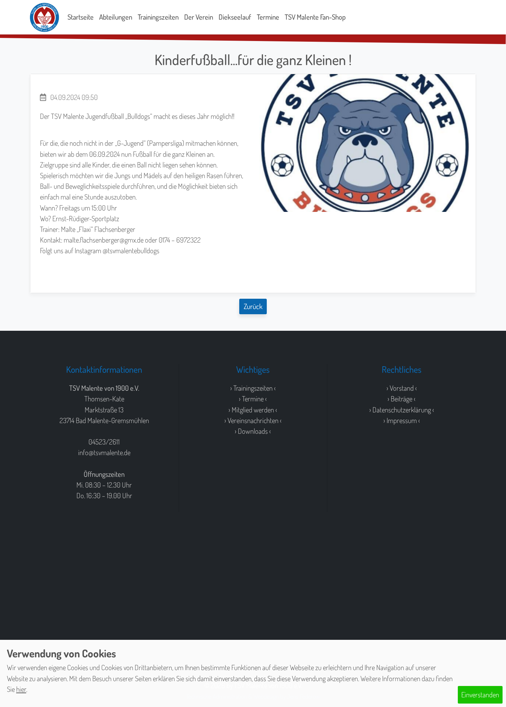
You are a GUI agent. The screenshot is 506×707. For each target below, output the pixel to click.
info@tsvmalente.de (104, 452)
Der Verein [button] (198, 16)
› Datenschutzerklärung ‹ (401, 409)
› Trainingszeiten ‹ (253, 387)
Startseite (80, 16)
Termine (268, 16)
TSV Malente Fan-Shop (315, 16)
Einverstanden (480, 694)
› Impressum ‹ (401, 420)
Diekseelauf (235, 16)
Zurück (253, 306)
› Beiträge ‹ (401, 398)
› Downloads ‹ (253, 431)
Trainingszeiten (158, 16)
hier (21, 689)
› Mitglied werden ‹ (253, 409)
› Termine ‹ (253, 398)
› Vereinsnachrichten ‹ (253, 420)
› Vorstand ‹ (402, 387)
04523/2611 (104, 441)
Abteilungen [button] (115, 16)
